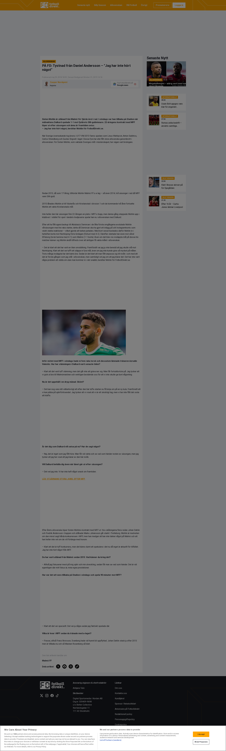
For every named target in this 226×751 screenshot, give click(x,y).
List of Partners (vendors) (110, 740)
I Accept (201, 734)
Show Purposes (201, 742)
